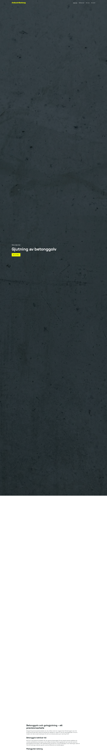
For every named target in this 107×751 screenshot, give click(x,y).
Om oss (88, 2)
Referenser (81, 2)
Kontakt (93, 2)
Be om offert (16, 254)
